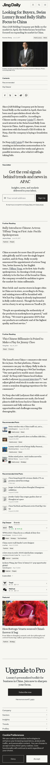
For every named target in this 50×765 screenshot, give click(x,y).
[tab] (17, 522)
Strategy (23, 462)
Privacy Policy (29, 205)
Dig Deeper (6, 87)
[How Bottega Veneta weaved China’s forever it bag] (25, 613)
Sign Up (41, 198)
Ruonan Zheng (7, 38)
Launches (15, 558)
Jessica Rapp (6, 238)
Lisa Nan (5, 545)
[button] (33, 4)
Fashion (5, 242)
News (45, 38)
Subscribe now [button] (25, 692)
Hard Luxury (38, 38)
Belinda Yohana (13, 459)
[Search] (39, 4)
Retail (5, 349)
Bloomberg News (13, 449)
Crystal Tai (17, 555)
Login (32, 699)
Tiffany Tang (15, 268)
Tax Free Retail (22, 538)
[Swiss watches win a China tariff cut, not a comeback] (4, 429)
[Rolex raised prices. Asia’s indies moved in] (4, 459)
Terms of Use (39, 205)
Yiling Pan (5, 346)
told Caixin (16, 142)
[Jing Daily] (11, 5)
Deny (13, 759)
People (12, 242)
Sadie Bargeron (13, 429)
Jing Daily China (7, 555)
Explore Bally (6, 576)
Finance (11, 349)
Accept (37, 759)
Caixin (30, 119)
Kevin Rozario (6, 535)
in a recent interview (29, 379)
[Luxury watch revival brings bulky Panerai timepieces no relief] (4, 449)
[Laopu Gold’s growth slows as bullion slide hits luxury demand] (4, 439)
